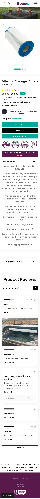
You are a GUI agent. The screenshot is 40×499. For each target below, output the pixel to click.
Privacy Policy (6, 467)
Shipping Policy (20, 467)
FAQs (19, 464)
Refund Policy (33, 467)
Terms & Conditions (31, 464)
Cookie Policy (12, 470)
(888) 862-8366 (26, 470)
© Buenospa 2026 (8, 464)
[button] (8, 3)
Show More (17, 388)
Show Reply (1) (10, 398)
